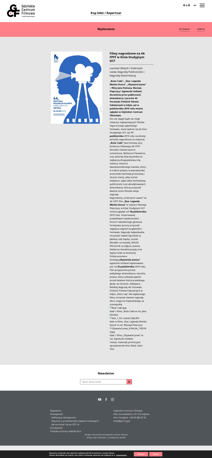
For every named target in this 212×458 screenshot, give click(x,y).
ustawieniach (121, 455)
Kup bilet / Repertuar (106, 13)
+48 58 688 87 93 (137, 417)
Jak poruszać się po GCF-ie (64, 424)
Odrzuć (156, 454)
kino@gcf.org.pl (121, 420)
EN (195, 5)
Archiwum (184, 29)
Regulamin (55, 410)
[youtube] (101, 399)
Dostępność (56, 427)
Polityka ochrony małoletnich (65, 431)
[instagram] (112, 400)
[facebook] (108, 400)
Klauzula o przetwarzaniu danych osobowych (74, 420)
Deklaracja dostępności (63, 417)
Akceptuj (141, 454)
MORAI (123, 437)
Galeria (201, 29)
